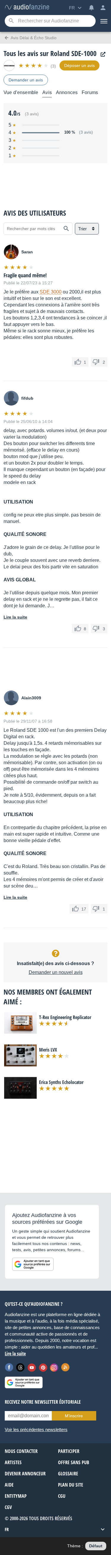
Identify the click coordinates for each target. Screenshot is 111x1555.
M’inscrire (74, 1415)
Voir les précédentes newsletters (36, 1429)
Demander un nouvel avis (56, 972)
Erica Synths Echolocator (61, 1082)
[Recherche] (11, 21)
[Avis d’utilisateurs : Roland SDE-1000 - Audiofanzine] (27, 7)
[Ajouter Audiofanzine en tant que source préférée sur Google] (33, 1264)
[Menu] (103, 21)
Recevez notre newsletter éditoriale (43, 1402)
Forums (90, 92)
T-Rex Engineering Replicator (65, 1017)
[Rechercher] (66, 228)
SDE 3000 (51, 291)
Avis (47, 92)
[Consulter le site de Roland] (101, 54)
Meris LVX (48, 1049)
